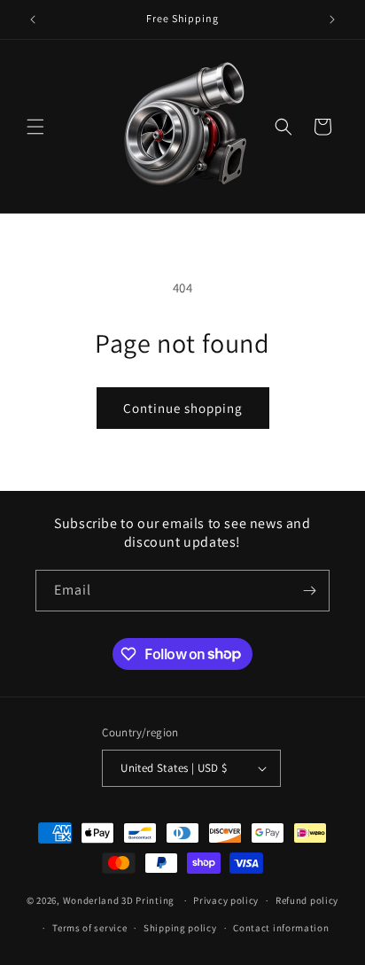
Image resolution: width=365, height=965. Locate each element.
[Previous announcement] (32, 19)
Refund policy (307, 900)
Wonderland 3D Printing (120, 900)
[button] (35, 126)
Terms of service (89, 928)
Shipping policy (180, 928)
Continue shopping (183, 408)
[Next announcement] (332, 19)
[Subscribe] (309, 590)
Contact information (281, 928)
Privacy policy (226, 900)
